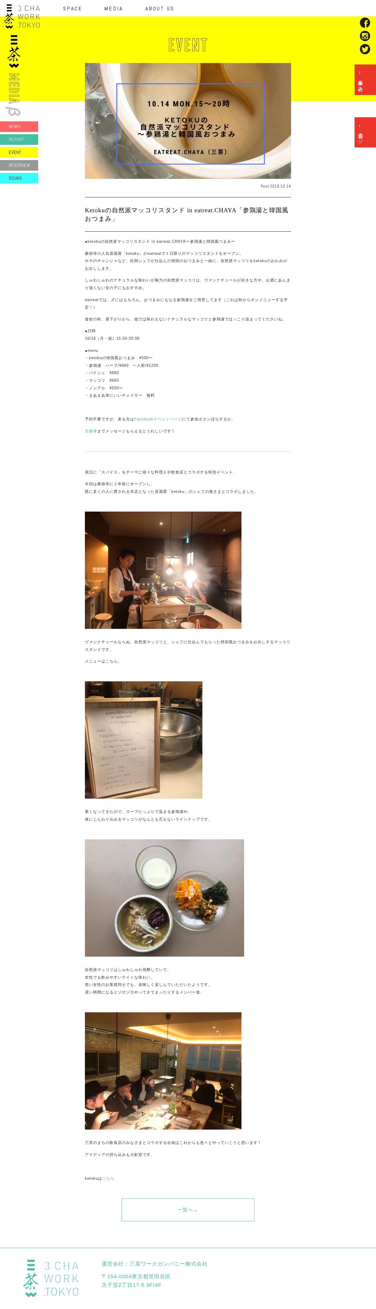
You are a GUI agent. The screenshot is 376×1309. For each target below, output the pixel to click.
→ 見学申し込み (360, 79)
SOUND (15, 178)
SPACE (73, 8)
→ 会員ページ (360, 132)
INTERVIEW (19, 165)
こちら (108, 1178)
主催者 (91, 431)
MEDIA (113, 8)
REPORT (16, 139)
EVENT (15, 152)
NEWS (15, 126)
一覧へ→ (188, 1209)
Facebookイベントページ (158, 419)
